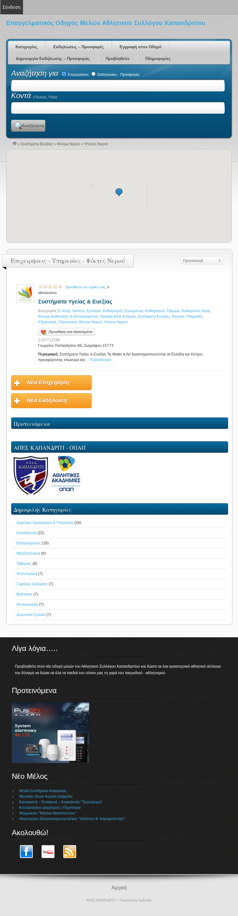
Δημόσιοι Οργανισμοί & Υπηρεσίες (44, 523)
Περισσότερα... (102, 360)
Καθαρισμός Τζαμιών (162, 311)
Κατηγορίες (26, 47)
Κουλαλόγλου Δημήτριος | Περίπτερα (50, 807)
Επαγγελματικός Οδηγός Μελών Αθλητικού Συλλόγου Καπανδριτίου (105, 23)
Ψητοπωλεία (26, 574)
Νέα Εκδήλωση (47, 400)
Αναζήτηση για (35, 73)
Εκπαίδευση (26, 533)
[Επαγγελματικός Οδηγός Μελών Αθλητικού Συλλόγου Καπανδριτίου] (14, 144)
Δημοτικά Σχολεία (31, 615)
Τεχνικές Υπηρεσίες (187, 316)
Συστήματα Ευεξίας (37, 144)
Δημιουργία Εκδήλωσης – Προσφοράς (53, 58)
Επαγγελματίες (28, 543)
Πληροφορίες (158, 58)
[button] (119, 192)
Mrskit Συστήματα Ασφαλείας (43, 791)
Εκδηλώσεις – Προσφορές (78, 47)
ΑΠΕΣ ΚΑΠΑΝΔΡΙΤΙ (101, 900)
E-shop (64, 311)
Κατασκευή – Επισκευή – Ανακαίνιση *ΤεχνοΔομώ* (61, 802)
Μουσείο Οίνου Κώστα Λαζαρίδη (46, 796)
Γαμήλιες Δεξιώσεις (32, 584)
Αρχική (119, 887)
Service (78, 311)
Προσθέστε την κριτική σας (85, 287)
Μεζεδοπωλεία (28, 553)
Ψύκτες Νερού (116, 322)
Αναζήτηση (32, 125)
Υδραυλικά (47, 322)
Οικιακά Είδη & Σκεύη (118, 316)
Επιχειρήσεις (78, 74)
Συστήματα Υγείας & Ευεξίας (75, 302)
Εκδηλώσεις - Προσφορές (118, 74)
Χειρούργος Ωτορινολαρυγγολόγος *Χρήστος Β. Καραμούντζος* (72, 819)
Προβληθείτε (118, 58)
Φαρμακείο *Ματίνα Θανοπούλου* (47, 813)
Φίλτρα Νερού (68, 144)
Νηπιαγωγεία (27, 604)
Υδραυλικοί (67, 322)
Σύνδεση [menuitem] (11, 7)
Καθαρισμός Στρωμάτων (123, 311)
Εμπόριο (93, 311)
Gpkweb (145, 900)
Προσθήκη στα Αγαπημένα (70, 332)
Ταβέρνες (24, 563)
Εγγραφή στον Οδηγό (140, 47)
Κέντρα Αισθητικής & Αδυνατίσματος (68, 316)
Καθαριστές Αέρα (196, 311)
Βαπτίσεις (24, 594)
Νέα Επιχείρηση (48, 382)
